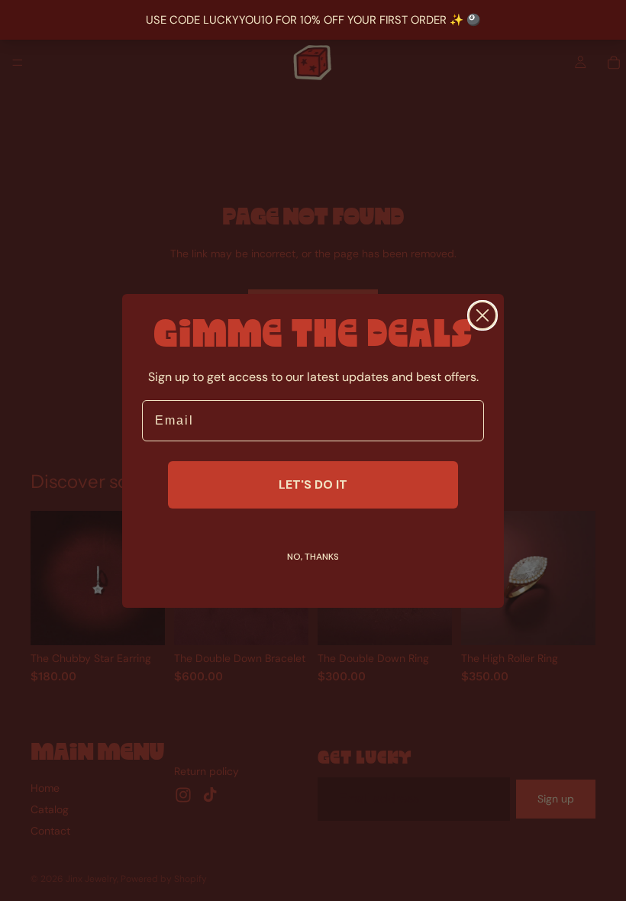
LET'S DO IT (313, 484)
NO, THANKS (313, 557)
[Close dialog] (482, 315)
